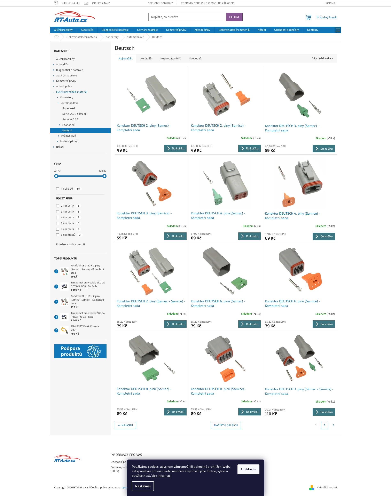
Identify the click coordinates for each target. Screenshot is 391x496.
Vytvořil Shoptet (327, 488)
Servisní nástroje (66, 76)
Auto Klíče (62, 65)
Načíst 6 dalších (226, 425)
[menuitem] (63, 30)
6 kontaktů (70, 223)
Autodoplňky (64, 86)
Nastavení (142, 486)
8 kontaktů (70, 229)
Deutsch (67, 131)
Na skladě (70, 189)
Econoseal (68, 125)
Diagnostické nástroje (69, 70)
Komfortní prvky (66, 81)
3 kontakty (70, 212)
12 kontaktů (71, 235)
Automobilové (70, 103)
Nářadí (60, 147)
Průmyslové (68, 136)
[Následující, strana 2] (324, 425)
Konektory (66, 98)
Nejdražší (146, 59)
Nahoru (127, 425)
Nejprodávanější (170, 59)
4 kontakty (70, 217)
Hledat (234, 17)
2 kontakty (70, 206)
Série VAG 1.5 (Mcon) (74, 114)
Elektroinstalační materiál (71, 92)
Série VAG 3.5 (70, 119)
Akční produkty (65, 59)
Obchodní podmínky (160, 3)
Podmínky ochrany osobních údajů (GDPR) (208, 3)
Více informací (161, 475)
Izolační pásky (69, 141)
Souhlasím (248, 469)
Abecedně (195, 59)
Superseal (68, 108)
